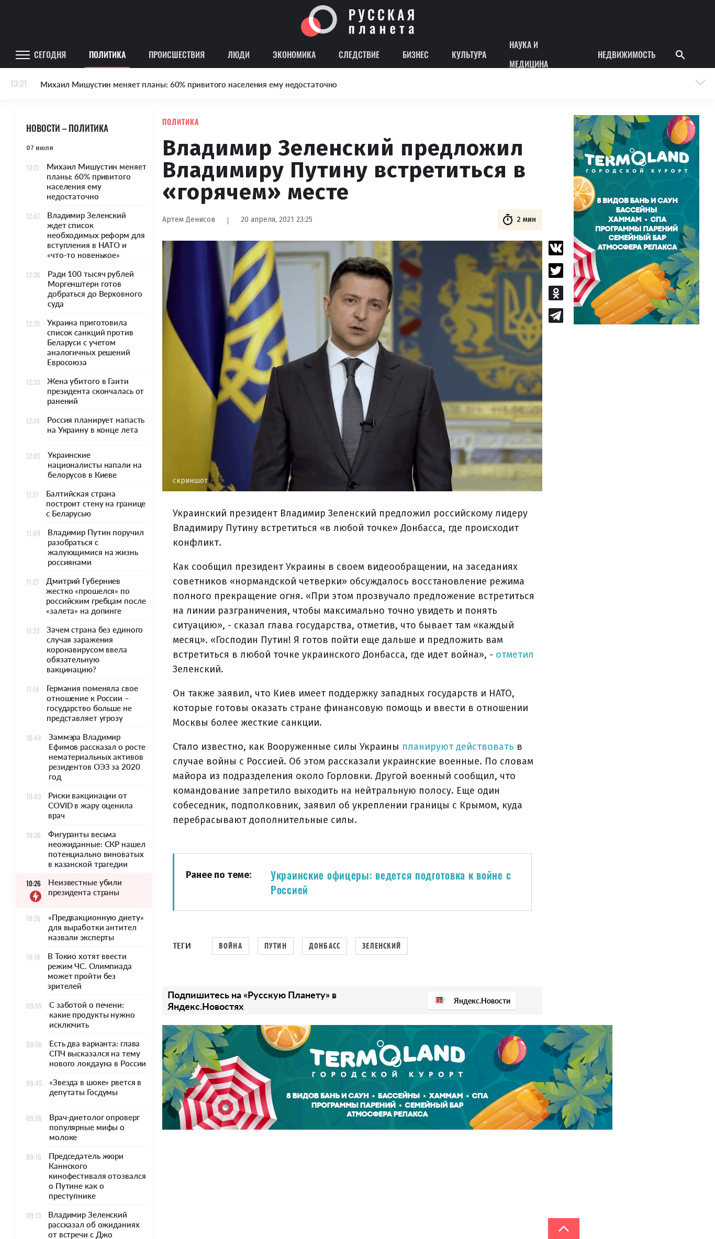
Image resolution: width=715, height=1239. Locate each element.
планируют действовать (458, 746)
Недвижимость (626, 54)
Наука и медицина (528, 55)
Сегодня (50, 54)
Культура (469, 54)
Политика (107, 54)
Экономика (294, 54)
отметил (515, 654)
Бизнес (416, 54)
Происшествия (177, 54)
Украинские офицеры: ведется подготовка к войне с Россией (391, 882)
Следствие (359, 54)
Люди (239, 54)
